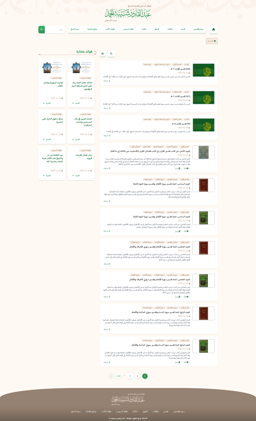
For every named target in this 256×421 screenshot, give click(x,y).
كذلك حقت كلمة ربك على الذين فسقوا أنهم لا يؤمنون (82, 86)
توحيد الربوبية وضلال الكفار (53, 84)
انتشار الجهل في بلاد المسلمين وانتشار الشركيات (83, 122)
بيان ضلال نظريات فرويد (84, 156)
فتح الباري (146, 146)
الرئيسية (211, 41)
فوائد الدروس (128, 29)
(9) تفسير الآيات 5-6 (181, 123)
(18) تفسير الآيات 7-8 (180, 69)
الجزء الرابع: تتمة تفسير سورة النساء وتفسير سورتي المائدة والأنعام (161, 312)
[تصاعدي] (111, 53)
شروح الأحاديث (172, 146)
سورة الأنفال (160, 179)
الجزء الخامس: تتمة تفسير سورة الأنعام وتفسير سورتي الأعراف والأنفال (159, 246)
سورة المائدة (147, 308)
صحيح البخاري (158, 146)
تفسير (183, 29)
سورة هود (147, 64)
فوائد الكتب (110, 29)
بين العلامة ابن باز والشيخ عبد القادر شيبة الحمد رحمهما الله (52, 158)
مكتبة (144, 29)
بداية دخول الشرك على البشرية (52, 120)
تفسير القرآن (177, 64)
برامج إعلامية (92, 29)
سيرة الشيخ (75, 29)
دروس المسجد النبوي (162, 64)
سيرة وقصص (198, 29)
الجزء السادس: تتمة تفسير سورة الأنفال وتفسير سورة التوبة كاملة (161, 184)
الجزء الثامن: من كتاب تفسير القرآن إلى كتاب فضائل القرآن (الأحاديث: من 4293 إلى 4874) (150, 151)
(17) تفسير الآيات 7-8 (180, 96)
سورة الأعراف (159, 242)
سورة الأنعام (147, 242)
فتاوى (157, 29)
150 (119, 376)
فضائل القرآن (135, 146)
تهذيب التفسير (172, 179)
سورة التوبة (148, 179)
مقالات (170, 29)
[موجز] (103, 54)
